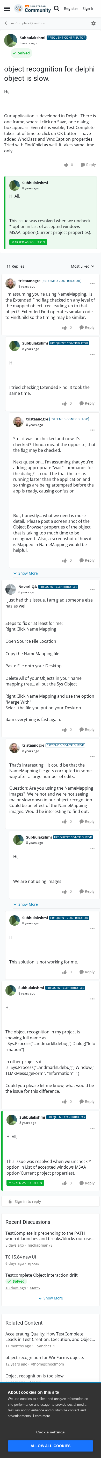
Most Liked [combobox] (83, 266)
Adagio (35, 1382)
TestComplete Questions (27, 23)
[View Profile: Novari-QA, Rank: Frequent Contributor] (10, 589)
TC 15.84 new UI (20, 1257)
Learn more (41, 1416)
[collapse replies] (50, 276)
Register (71, 8)
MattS (35, 1287)
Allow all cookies (50, 1446)
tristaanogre (29, 280)
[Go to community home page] (32, 8)
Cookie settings (50, 1432)
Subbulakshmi (32, 37)
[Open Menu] (93, 23)
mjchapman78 (40, 1245)
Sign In (89, 8)
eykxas (33, 1263)
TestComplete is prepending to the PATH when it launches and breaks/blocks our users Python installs (50, 1236)
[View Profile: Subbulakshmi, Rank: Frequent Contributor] (10, 40)
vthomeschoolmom (47, 1364)
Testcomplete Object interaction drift (41, 1275)
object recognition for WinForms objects (44, 1357)
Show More (28, 573)
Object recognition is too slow (34, 1376)
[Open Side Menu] (7, 8)
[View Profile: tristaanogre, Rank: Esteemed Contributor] (10, 283)
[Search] (57, 8)
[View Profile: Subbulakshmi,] (14, 185)
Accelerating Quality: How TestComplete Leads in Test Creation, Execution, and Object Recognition (49, 1336)
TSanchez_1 (45, 1345)
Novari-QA (27, 586)
